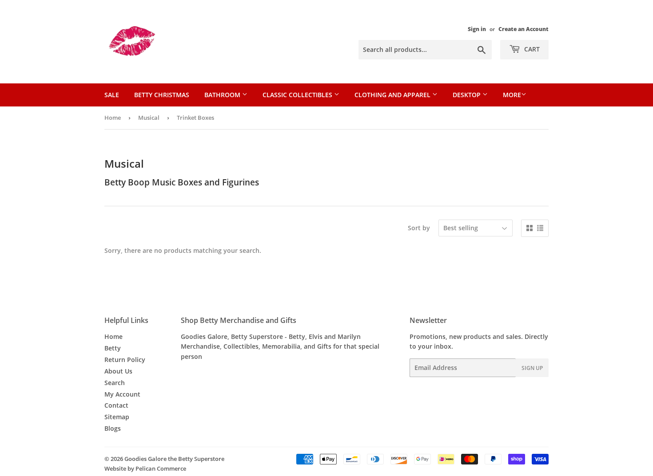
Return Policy (124, 359)
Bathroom (223, 94)
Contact (116, 405)
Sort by (419, 228)
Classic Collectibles (298, 94)
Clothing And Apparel (393, 94)
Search (114, 382)
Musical (148, 118)
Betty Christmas (161, 94)
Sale (111, 94)
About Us (118, 371)
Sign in (477, 28)
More (512, 94)
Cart (531, 49)
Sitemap (116, 417)
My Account (122, 394)
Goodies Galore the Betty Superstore (174, 459)
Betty (112, 348)
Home (112, 118)
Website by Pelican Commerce (145, 468)
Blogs (112, 428)
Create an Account (523, 28)
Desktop (467, 94)
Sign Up (532, 368)
